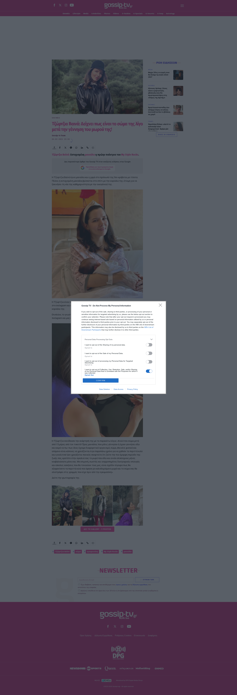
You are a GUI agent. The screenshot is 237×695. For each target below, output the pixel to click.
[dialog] (118, 347)
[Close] (161, 306)
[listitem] (118, 339)
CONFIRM (100, 380)
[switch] (149, 344)
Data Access (118, 389)
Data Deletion (104, 389)
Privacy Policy (132, 389)
